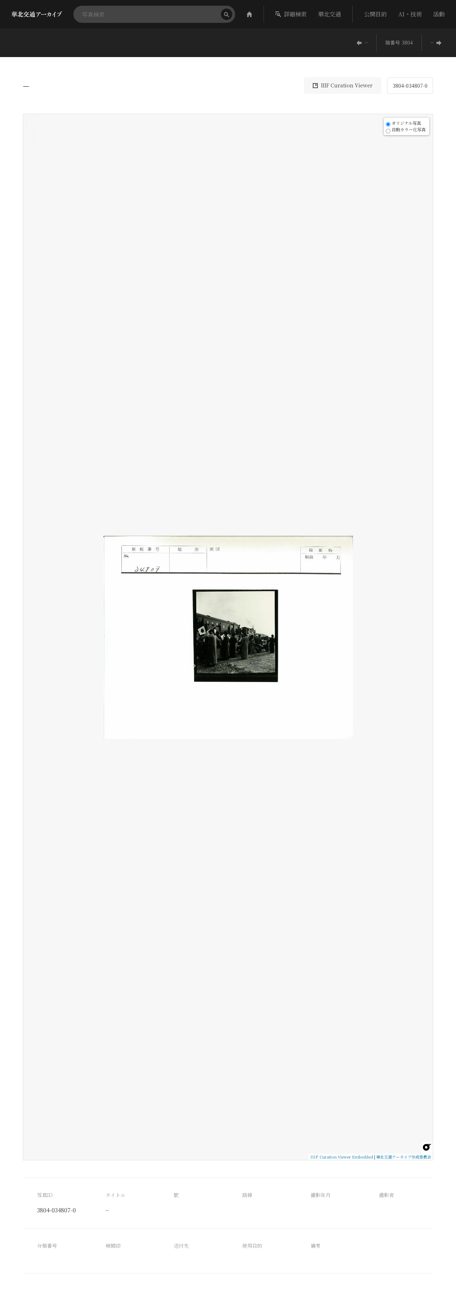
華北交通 (329, 14)
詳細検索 (295, 14)
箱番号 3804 (399, 42)
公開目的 (375, 14)
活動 (439, 14)
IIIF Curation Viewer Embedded (341, 1157)
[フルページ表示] (31, 144)
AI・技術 (410, 14)
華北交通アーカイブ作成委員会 (403, 1157)
